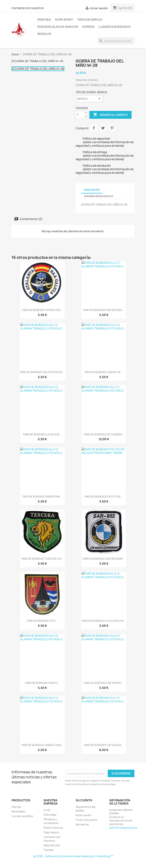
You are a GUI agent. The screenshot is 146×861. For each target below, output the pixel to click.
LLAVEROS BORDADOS (115, 27)
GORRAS (88, 27)
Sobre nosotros (53, 827)
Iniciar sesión (84, 815)
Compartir (93, 128)
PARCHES (44, 20)
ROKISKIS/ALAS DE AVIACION (57, 27)
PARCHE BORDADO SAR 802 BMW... (104, 558)
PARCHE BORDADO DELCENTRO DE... (42, 372)
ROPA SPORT (64, 20)
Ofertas (16, 806)
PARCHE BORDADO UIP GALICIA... (103, 745)
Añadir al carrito (110, 114)
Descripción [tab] (92, 190)
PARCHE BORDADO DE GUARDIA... (104, 434)
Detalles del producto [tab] (98, 196)
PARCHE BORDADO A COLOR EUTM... (104, 620)
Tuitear (102, 128)
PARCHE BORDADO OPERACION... (42, 310)
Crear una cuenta (86, 819)
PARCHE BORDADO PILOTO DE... (104, 496)
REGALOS (44, 34)
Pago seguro (51, 832)
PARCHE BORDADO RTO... (42, 620)
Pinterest (112, 128)
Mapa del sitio (52, 845)
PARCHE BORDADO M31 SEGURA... (103, 310)
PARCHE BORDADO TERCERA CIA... (42, 558)
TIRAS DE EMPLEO (89, 20)
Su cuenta (84, 800)
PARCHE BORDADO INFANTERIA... (42, 496)
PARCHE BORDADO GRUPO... (42, 683)
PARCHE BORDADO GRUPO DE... (104, 372)
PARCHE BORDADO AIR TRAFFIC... (103, 683)
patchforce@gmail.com (123, 827)
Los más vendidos (22, 816)
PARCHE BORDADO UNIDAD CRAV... (42, 745)
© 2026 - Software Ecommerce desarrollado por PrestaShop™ (73, 856)
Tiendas (48, 850)
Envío (47, 810)
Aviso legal (50, 814)
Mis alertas (82, 824)
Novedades (18, 811)
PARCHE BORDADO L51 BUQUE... (42, 434)
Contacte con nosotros (28, 8)
